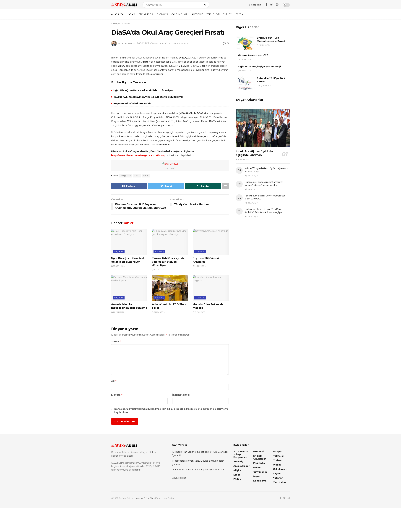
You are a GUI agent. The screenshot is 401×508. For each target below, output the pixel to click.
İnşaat (257, 476)
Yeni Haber (279, 482)
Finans (257, 467)
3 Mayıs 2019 (158, 312)
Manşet (277, 451)
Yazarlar (278, 477)
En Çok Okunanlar (259, 457)
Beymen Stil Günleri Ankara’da (132, 103)
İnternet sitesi (181, 394)
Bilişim (237, 470)
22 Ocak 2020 (119, 266)
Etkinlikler (145, 14)
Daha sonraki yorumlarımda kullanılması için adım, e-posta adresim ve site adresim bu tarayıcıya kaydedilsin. (171, 410)
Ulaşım (277, 464)
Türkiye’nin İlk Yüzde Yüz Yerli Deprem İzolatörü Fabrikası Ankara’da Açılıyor (265, 211)
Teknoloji (213, 14)
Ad (114, 380)
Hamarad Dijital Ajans (145, 498)
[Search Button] (206, 5)
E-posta (117, 394)
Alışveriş (197, 14)
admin (128, 43)
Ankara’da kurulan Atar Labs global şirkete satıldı (198, 469)
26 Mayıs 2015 (264, 45)
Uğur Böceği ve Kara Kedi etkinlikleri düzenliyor (143, 90)
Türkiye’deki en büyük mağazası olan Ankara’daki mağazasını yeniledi (264, 184)
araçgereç (126, 176)
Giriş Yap (255, 4)
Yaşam (131, 14)
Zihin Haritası (179, 477)
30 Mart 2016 (245, 59)
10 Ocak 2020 (159, 270)
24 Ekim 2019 (200, 266)
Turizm (227, 14)
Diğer (236, 474)
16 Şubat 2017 (264, 86)
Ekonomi (162, 14)
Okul (145, 176)
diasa (137, 176)
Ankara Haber (241, 466)
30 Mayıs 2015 (246, 71)
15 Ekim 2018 (199, 312)
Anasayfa (117, 14)
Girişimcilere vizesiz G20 (253, 55)
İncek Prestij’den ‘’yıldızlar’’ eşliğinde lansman (255, 153)
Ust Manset (280, 469)
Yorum (116, 341)
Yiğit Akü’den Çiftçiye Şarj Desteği (259, 66)
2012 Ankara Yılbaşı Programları (240, 454)
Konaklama (259, 480)
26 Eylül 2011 (143, 43)
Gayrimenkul (179, 14)
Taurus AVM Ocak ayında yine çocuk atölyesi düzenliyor (148, 96)
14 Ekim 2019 (118, 312)
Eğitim (240, 14)
